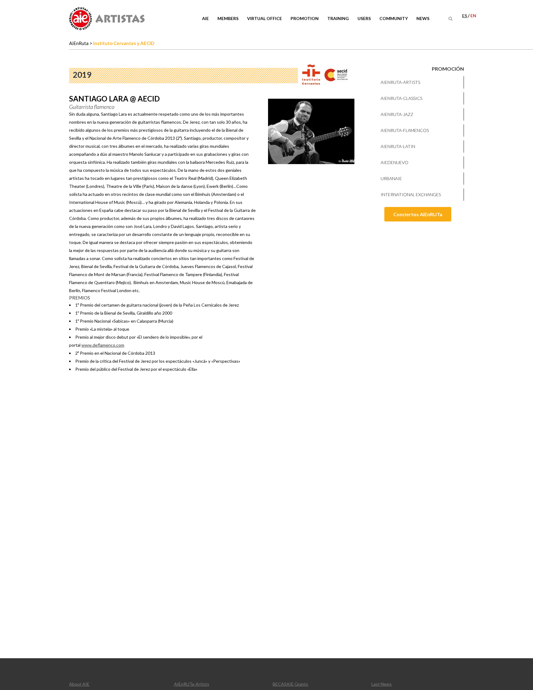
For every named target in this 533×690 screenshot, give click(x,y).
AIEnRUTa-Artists (400, 82)
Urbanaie (391, 178)
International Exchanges (411, 194)
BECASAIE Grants (290, 684)
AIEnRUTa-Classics (401, 98)
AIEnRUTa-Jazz (397, 114)
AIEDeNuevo (394, 162)
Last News (381, 684)
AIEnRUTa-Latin (398, 146)
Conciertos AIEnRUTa (417, 214)
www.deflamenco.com (102, 345)
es (465, 15)
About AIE (79, 684)
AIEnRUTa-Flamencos (405, 130)
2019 (82, 75)
